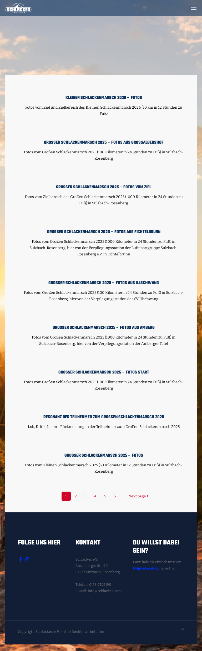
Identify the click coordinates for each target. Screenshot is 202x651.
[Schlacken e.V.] (18, 8)
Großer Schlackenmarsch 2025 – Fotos (103, 455)
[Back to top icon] (182, 629)
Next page (137, 496)
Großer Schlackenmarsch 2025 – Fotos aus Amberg (104, 327)
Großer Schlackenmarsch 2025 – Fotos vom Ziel (103, 187)
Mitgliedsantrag (146, 568)
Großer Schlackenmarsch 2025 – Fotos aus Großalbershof (104, 142)
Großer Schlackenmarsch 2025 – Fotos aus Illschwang (103, 283)
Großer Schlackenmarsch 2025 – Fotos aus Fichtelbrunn (103, 232)
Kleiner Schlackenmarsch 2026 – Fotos (103, 97)
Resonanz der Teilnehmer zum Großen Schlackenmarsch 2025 (103, 417)
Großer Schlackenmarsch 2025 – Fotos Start (103, 372)
